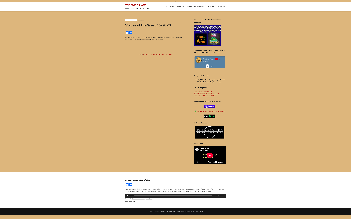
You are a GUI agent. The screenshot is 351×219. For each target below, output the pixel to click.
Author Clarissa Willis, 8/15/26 (203, 92)
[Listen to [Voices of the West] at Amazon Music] (209, 106)
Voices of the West (135, 5)
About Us (180, 6)
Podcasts (170, 6)
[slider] (222, 195)
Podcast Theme (198, 211)
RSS (134, 201)
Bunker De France (148, 54)
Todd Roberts (168, 54)
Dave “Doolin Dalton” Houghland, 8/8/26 (206, 94)
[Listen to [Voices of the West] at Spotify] (209, 116)
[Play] (207, 66)
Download (149, 199)
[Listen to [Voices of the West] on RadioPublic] (210, 111)
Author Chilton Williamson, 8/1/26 (204, 96)
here (209, 191)
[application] (175, 196)
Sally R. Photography (195, 6)
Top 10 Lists (211, 6)
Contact (222, 6)
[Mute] (218, 196)
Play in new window (138, 199)
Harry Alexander (159, 54)
